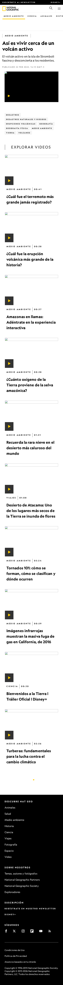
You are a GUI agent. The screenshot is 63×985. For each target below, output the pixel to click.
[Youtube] (41, 932)
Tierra (10, 133)
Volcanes (24, 133)
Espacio (9, 850)
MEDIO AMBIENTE (16, 36)
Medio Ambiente (14, 16)
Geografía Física (17, 128)
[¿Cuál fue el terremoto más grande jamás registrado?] (31, 170)
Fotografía (11, 844)
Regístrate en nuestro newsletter (30, 908)
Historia (9, 826)
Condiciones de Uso (15, 950)
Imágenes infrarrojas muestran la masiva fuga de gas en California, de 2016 (30, 636)
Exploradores (12, 892)
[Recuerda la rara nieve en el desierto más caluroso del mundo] (31, 416)
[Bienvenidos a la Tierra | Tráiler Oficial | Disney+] (31, 667)
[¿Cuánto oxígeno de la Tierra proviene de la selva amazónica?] (31, 353)
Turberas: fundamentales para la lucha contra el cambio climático (28, 756)
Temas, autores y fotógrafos (21, 873)
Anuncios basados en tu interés (20, 961)
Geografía (46, 124)
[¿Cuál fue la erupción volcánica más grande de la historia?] (31, 227)
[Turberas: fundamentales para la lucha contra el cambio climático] (31, 724)
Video (8, 856)
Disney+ (56, 2)
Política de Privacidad (16, 956)
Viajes (8, 838)
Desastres (12, 115)
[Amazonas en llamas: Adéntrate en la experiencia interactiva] (31, 290)
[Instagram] (24, 932)
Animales (46, 16)
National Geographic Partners (22, 879)
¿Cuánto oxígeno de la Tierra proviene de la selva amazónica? (29, 385)
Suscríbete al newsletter (19, 2)
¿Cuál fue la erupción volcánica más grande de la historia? (30, 259)
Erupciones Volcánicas (21, 124)
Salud (8, 813)
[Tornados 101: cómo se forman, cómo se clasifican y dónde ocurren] (31, 541)
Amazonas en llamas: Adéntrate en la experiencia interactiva (31, 322)
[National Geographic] (4, 8)
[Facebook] (7, 932)
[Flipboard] (32, 932)
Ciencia (32, 16)
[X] (15, 932)
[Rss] (50, 932)
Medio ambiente (14, 819)
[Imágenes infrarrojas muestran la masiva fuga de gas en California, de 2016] (31, 604)
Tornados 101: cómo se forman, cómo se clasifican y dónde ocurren (31, 573)
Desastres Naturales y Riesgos (26, 119)
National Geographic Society (22, 885)
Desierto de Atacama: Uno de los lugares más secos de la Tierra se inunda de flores (30, 510)
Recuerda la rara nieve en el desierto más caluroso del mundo (30, 448)
